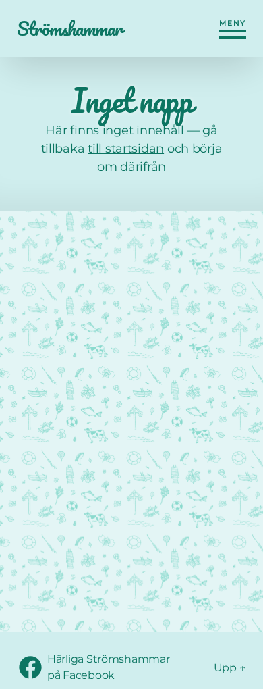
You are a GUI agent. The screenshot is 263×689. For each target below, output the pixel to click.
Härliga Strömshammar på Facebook (122, 667)
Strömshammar (69, 28)
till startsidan (126, 148)
